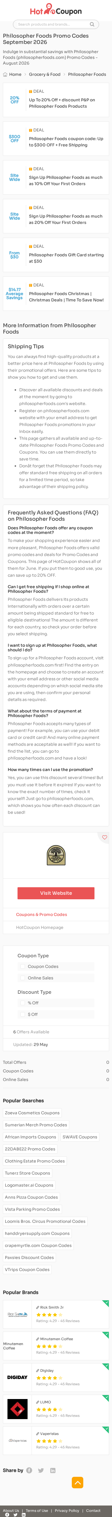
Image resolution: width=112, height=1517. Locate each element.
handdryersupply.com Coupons (37, 1233)
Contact (93, 1510)
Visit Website (56, 893)
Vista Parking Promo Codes (32, 1209)
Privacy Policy (67, 1510)
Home (15, 74)
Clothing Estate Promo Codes (35, 1161)
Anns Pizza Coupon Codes (31, 1197)
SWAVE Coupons (80, 1137)
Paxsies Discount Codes (29, 1257)
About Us (11, 1510)
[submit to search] (92, 24)
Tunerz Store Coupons (27, 1173)
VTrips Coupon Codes (27, 1269)
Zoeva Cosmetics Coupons (32, 1112)
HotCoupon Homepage (39, 927)
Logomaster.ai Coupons (29, 1185)
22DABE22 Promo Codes (30, 1149)
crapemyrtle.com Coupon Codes (38, 1245)
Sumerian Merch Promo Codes (36, 1124)
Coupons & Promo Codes (41, 914)
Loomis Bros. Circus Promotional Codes (45, 1221)
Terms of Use (37, 1510)
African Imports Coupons (30, 1137)
